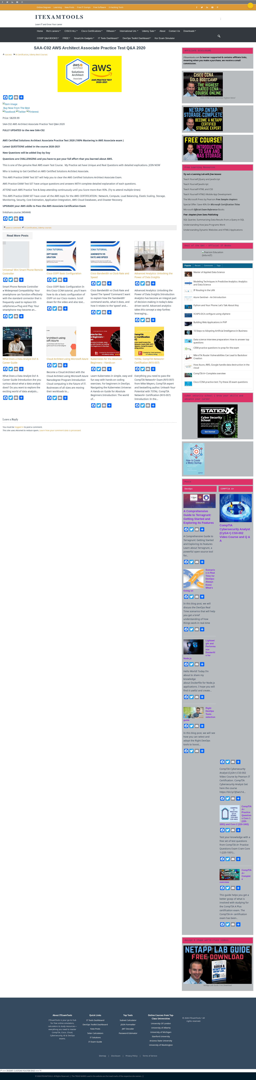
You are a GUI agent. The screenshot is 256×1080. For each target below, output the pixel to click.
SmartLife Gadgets (83, 38)
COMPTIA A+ (227, 489)
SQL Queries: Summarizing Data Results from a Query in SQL (213, 219)
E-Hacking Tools (116, 7)
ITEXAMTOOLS (47, 1076)
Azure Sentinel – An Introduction (209, 297)
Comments (208, 266)
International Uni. (128, 31)
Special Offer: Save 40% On (212, 204)
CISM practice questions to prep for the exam (216, 347)
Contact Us (174, 31)
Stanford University (161, 1036)
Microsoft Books (203, 209)
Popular (188, 266)
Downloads (188, 31)
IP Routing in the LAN (204, 290)
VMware (110, 31)
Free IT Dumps (84, 7)
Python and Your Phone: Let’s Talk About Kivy (216, 305)
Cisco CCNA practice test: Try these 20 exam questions (220, 381)
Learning (58, 7)
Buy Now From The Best (16, 108)
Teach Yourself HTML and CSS (198, 189)
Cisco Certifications (91, 31)
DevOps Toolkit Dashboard (136, 38)
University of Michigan (160, 1032)
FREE (66, 38)
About (162, 31)
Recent (197, 266)
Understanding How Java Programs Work (204, 224)
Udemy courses (44, 227)
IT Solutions (95, 1037)
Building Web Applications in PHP (210, 322)
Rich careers (52, 31)
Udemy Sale (148, 31)
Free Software (99, 7)
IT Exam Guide (95, 1041)
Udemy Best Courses (38, 54)
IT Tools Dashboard (107, 38)
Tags (219, 266)
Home (40, 31)
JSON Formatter (128, 1024)
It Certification (22, 54)
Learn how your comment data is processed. (60, 430)
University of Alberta (161, 1027)
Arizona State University (161, 1040)
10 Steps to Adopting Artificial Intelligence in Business (220, 330)
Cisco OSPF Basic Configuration (64, 273)
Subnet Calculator (128, 1020)
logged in (19, 427)
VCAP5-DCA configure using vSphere (211, 313)
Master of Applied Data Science (209, 272)
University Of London (161, 1023)
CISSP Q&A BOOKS (47, 38)
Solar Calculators (95, 1033)
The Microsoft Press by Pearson (210, 199)
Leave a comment (13, 227)
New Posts (69, 7)
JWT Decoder (128, 1028)
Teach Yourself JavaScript (195, 184)
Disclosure (115, 1055)
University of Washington (161, 1045)
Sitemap (102, 1055)
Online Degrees (44, 7)
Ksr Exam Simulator (165, 38)
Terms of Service (150, 1055)
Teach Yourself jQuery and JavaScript (201, 179)
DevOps (189, 489)
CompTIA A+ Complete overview (209, 373)
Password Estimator (128, 1033)
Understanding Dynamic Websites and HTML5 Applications (213, 229)
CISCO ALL (70, 31)
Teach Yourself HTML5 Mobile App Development (207, 194)
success (8, 54)
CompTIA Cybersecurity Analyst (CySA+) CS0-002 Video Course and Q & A (235, 533)
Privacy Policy (131, 1055)
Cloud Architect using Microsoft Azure (67, 358)
